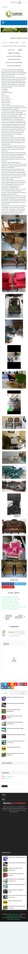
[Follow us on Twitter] (5, 684)
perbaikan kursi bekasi (14, 59)
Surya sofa (11, 632)
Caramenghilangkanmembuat (10, 917)
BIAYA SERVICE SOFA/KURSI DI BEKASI (15, 703)
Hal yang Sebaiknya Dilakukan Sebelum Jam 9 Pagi (13, 607)
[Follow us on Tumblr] (5, 687)
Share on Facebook (9, 583)
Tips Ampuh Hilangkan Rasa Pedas (9, 597)
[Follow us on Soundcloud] (12, 687)
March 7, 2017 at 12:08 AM (19, 634)
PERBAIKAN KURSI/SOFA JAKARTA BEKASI (8, 617)
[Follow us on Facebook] (2, 684)
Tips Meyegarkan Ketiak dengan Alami (10, 599)
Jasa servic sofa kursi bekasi (14, 56)
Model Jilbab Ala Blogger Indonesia (9, 601)
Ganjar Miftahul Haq (9, 776)
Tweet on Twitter (21, 583)
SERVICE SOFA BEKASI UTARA (13, 747)
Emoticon (6, 644)
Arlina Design (9, 915)
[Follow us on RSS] (12, 684)
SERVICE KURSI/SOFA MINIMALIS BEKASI (16, 734)
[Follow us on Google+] (9, 684)
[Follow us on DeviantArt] (22, 684)
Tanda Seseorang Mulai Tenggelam (10, 609)
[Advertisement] (6, 927)
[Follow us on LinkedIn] (9, 687)
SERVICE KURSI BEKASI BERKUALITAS (19, 616)
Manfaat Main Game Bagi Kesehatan (10, 605)
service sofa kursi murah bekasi (14, 62)
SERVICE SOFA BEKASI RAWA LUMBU (15, 728)
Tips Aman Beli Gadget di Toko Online (10, 603)
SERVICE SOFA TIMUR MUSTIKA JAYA (15, 697)
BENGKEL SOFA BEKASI (14, 53)
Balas (3, 635)
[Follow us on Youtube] (15, 684)
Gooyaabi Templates (14, 919)
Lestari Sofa (7, 778)
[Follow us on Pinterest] (25, 684)
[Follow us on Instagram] (2, 687)
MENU (5, 7)
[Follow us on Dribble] (18, 684)
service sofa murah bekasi (14, 65)
